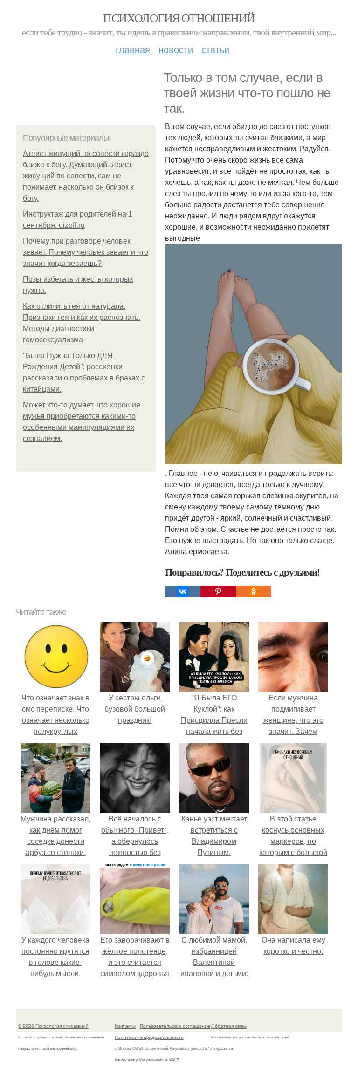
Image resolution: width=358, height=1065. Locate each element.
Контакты (125, 1026)
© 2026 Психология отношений (53, 1026)
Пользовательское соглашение (175, 1026)
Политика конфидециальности (149, 1037)
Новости (175, 49)
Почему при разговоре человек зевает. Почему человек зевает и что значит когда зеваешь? (85, 252)
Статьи (215, 49)
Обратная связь (229, 1026)
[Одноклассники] (253, 591)
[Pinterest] (218, 591)
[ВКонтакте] (182, 591)
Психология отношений (179, 18)
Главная (133, 49)
